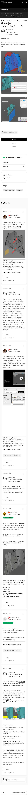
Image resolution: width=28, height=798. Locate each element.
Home (2, 14)
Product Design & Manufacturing (13, 14)
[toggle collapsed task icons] (19, 2)
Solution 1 (6, 162)
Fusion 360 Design (9, 190)
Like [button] (13, 143)
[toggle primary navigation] (2, 2)
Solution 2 (6, 166)
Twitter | (12, 597)
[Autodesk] (8, 2)
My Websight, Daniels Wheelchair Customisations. (13, 594)
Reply (14, 139)
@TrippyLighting (11, 701)
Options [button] (24, 20)
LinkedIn (17, 597)
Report (14, 147)
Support (19, 190)
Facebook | (6, 597)
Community (4, 10)
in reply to (15, 479)
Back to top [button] (3, 792)
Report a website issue (18, 793)
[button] (26, 25)
